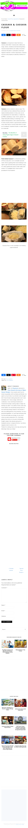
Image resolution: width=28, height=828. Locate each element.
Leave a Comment (17, 30)
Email (3, 610)
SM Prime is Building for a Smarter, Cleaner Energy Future (7, 708)
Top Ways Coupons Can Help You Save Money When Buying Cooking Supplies (7, 651)
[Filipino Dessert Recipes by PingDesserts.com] (14, 11)
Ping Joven (15, 388)
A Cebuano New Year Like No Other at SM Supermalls (20, 746)
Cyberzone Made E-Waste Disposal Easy (7, 727)
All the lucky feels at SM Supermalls (20, 709)
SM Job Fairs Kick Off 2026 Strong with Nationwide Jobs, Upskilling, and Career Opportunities (7, 747)
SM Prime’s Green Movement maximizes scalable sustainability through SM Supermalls (20, 728)
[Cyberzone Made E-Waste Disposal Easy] (7, 720)
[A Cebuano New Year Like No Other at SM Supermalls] (20, 740)
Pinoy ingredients (10, 380)
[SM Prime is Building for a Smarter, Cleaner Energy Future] (7, 702)
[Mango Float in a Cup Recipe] (20, 644)
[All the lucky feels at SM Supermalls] (20, 703)
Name (3, 605)
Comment (4, 587)
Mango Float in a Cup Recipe (20, 650)
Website (3, 616)
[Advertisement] (14, 74)
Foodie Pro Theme (20, 824)
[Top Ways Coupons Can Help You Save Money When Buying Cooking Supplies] (7, 644)
